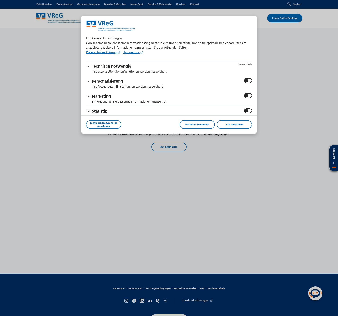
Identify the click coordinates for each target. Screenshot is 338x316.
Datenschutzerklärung (101, 52)
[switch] (248, 80)
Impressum (131, 52)
